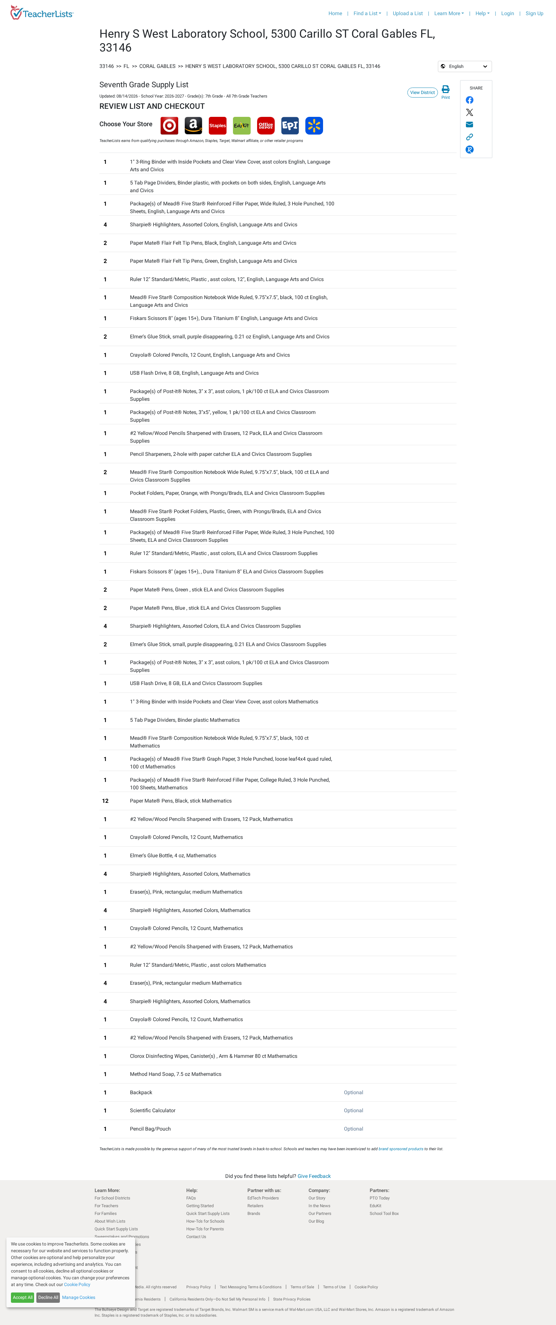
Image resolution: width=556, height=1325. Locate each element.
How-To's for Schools (205, 1221)
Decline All (48, 1297)
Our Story (317, 1198)
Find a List (365, 13)
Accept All (22, 1297)
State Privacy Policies (291, 1299)
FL (126, 66)
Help (481, 13)
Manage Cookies (78, 1297)
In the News (319, 1205)
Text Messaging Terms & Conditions (251, 1287)
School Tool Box (384, 1213)
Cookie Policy (366, 1287)
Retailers (255, 1205)
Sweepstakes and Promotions (122, 1236)
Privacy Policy (198, 1287)
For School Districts (112, 1198)
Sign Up (534, 13)
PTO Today (380, 1198)
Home (335, 13)
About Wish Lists (110, 1221)
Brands (253, 1213)
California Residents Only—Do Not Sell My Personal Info (217, 1299)
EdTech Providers (263, 1198)
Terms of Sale (302, 1287)
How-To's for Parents (205, 1228)
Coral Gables (157, 66)
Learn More (447, 13)
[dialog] (70, 1272)
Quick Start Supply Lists (116, 1228)
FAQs (191, 1198)
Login (507, 13)
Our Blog (316, 1221)
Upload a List (408, 13)
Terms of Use (334, 1287)
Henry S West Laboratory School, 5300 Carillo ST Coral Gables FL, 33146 (282, 66)
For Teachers (106, 1205)
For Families (106, 1213)
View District (422, 92)
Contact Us (196, 1236)
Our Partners (320, 1213)
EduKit (375, 1205)
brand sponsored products (401, 1149)
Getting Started (200, 1205)
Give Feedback (314, 1176)
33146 (106, 66)
